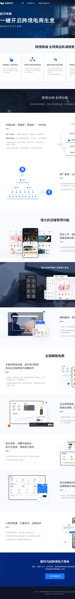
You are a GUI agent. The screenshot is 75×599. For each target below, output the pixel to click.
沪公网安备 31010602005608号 (54, 594)
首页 (22, 3)
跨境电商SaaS (31, 3)
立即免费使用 (55, 576)
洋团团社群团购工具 (44, 3)
